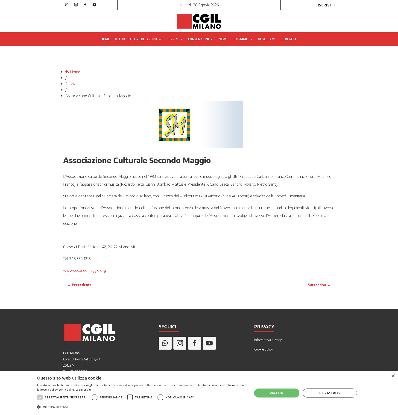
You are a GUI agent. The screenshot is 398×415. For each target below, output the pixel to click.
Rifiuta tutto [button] (330, 393)
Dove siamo (267, 39)
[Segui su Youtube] (94, 4)
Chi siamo (240, 39)
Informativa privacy (268, 340)
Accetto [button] (277, 393)
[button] (141, 407)
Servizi (172, 39)
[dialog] (199, 393)
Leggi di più (83, 390)
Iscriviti (326, 5)
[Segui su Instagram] (76, 4)
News (223, 39)
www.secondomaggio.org (84, 270)
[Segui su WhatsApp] (66, 4)
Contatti (290, 39)
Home (105, 39)
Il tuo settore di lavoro (136, 39)
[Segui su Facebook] (85, 4)
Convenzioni (198, 39)
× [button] (393, 376)
